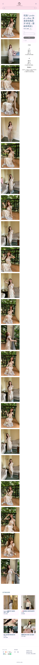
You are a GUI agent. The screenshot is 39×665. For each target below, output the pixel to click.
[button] (3, 4)
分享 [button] (25, 40)
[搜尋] (34, 8)
